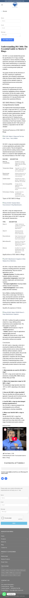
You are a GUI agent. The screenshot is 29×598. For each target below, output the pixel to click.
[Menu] (2, 5)
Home (2, 536)
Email (2, 25)
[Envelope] (2, 478)
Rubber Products (5, 559)
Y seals (18, 575)
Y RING (14, 575)
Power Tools (4, 562)
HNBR (7, 572)
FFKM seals (22, 570)
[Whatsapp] (6, 478)
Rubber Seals (4, 556)
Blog (2, 544)
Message (3, 32)
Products (3, 539)
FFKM (18, 570)
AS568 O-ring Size (5, 570)
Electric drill (12, 570)
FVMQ (3, 572)
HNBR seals (12, 572)
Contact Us (4, 547)
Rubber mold (4, 575)
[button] (24, 463)
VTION (9, 575)
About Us (3, 541)
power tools (18, 572)
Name (2, 18)
